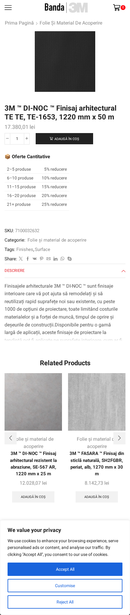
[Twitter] (20, 259)
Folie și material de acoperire (71, 23)
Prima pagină (19, 23)
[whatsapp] (62, 259)
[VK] (34, 259)
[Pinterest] (41, 259)
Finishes (24, 249)
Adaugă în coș (66, 139)
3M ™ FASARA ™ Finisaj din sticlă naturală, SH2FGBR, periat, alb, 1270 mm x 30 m (97, 463)
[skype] (69, 259)
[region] (65, 567)
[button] (11, 438)
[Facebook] (27, 259)
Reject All (65, 602)
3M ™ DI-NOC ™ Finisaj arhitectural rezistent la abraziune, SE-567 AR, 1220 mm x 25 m (33, 463)
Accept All (65, 569)
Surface (42, 249)
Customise (65, 585)
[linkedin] (55, 259)
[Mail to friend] (48, 259)
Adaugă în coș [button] (33, 497)
